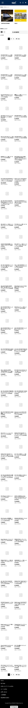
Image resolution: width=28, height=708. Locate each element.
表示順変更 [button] (16, 32)
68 (16, 38)
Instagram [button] (14, 706)
